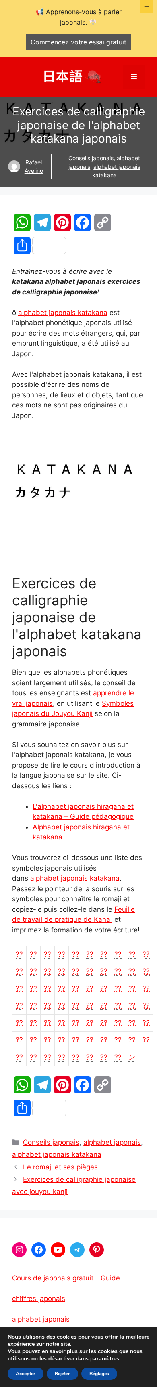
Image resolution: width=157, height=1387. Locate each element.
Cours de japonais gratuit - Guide (66, 1278)
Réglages (99, 1373)
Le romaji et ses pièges (60, 1167)
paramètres (104, 1358)
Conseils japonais (91, 158)
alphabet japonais (112, 1142)
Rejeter (62, 1373)
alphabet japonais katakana (62, 312)
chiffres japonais (38, 1299)
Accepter (25, 1373)
